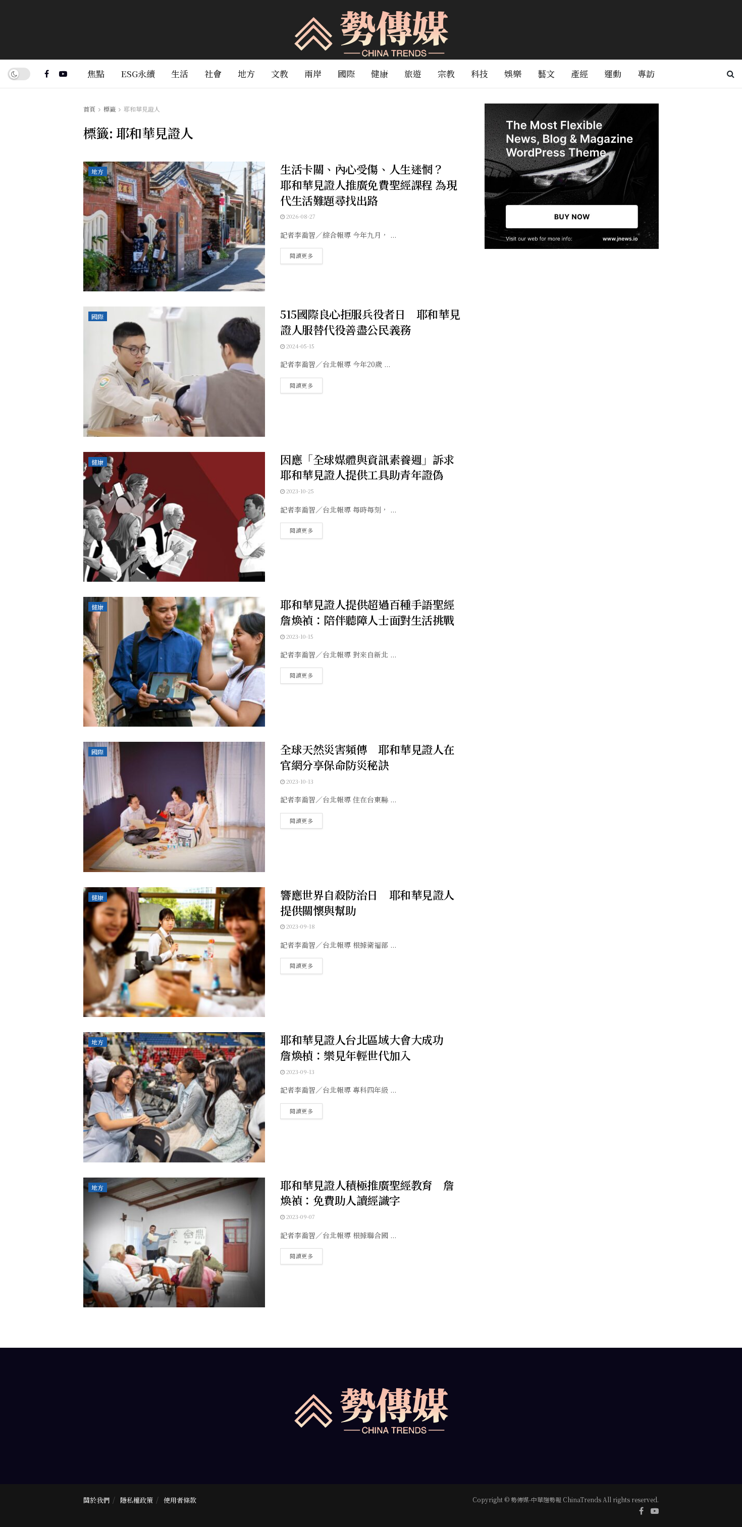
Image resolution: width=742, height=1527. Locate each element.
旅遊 (412, 73)
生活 (179, 73)
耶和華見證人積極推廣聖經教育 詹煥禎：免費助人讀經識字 (367, 1192)
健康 (379, 73)
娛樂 (512, 73)
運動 (612, 73)
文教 (279, 73)
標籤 (109, 109)
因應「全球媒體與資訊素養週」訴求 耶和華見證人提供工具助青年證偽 (372, 467)
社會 (213, 73)
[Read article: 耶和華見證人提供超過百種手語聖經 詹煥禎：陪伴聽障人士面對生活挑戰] (174, 662)
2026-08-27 (300, 216)
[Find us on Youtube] (63, 74)
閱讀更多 (306, 254)
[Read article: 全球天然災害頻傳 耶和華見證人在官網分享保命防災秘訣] (174, 807)
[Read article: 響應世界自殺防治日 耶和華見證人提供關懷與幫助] (174, 952)
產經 (579, 73)
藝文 (546, 73)
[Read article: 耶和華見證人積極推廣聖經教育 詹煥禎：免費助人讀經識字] (174, 1242)
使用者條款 (180, 1500)
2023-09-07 (300, 1216)
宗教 (446, 73)
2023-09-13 (299, 1071)
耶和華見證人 (142, 109)
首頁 (89, 109)
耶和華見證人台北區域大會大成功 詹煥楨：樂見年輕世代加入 (367, 1047)
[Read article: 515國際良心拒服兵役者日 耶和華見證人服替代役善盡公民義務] (174, 371)
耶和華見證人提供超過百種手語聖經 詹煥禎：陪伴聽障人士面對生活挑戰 (372, 612)
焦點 (95, 73)
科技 (479, 73)
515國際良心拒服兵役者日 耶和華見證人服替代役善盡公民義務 (370, 321)
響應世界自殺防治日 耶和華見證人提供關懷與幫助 (367, 902)
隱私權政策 (136, 1500)
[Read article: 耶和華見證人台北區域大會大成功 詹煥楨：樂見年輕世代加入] (174, 1097)
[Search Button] (730, 74)
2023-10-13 (299, 781)
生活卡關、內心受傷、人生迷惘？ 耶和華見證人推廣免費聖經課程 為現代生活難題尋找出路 (368, 184)
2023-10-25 (299, 491)
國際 (346, 73)
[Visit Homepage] (371, 30)
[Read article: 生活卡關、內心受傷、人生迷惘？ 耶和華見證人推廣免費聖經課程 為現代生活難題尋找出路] (174, 226)
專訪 (646, 73)
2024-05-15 (299, 346)
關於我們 (96, 1500)
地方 (246, 73)
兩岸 (313, 73)
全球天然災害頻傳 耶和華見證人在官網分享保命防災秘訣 (367, 757)
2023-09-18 (300, 926)
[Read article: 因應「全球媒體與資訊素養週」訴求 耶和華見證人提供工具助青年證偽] (174, 517)
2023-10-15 (299, 636)
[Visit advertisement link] (572, 176)
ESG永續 (138, 73)
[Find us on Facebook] (46, 74)
